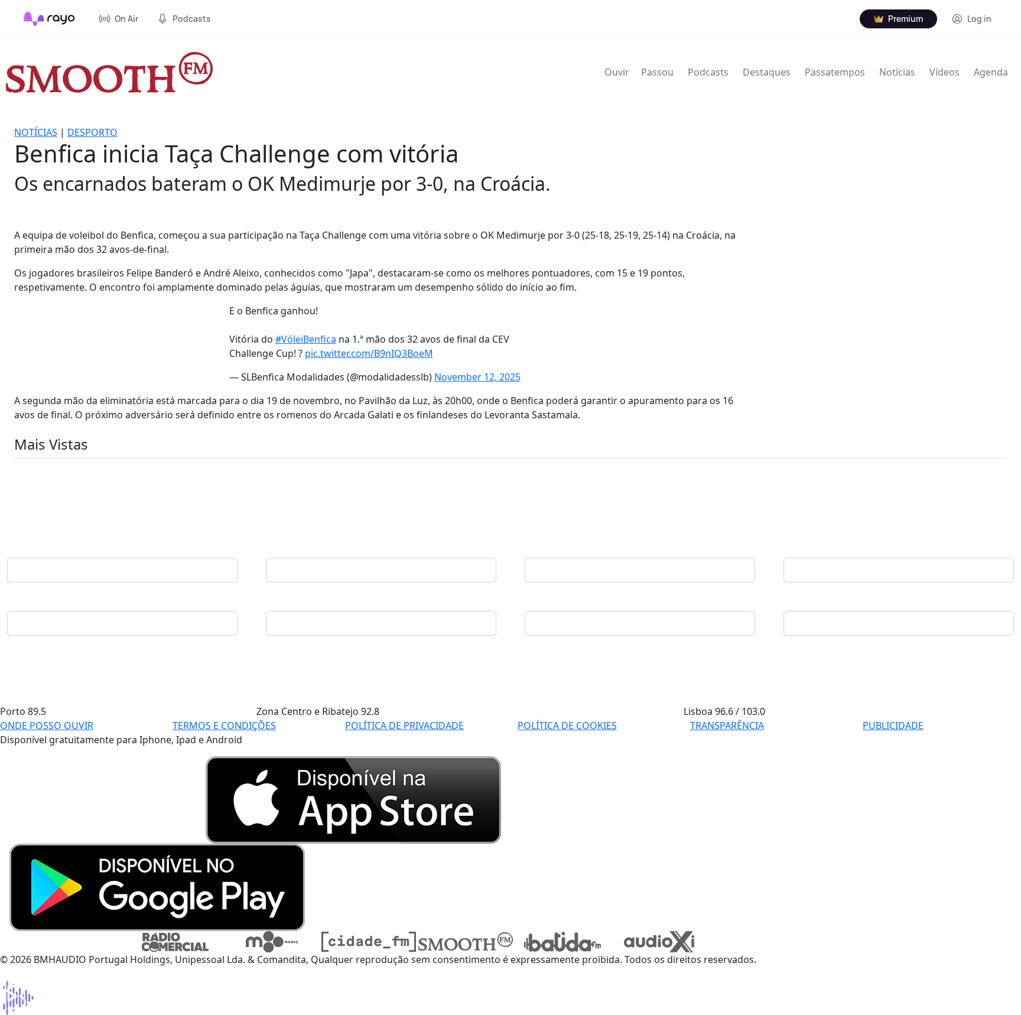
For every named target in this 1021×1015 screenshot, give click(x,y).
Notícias (897, 72)
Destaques (767, 72)
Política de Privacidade (404, 725)
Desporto (92, 132)
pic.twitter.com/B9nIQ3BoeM (369, 353)
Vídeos (944, 72)
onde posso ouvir (46, 725)
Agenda (991, 72)
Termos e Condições (224, 725)
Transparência (727, 725)
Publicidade (893, 725)
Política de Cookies (567, 725)
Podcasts (708, 72)
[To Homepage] (49, 18)
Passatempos (835, 72)
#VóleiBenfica (305, 339)
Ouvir (616, 72)
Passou (657, 72)
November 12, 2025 (477, 376)
